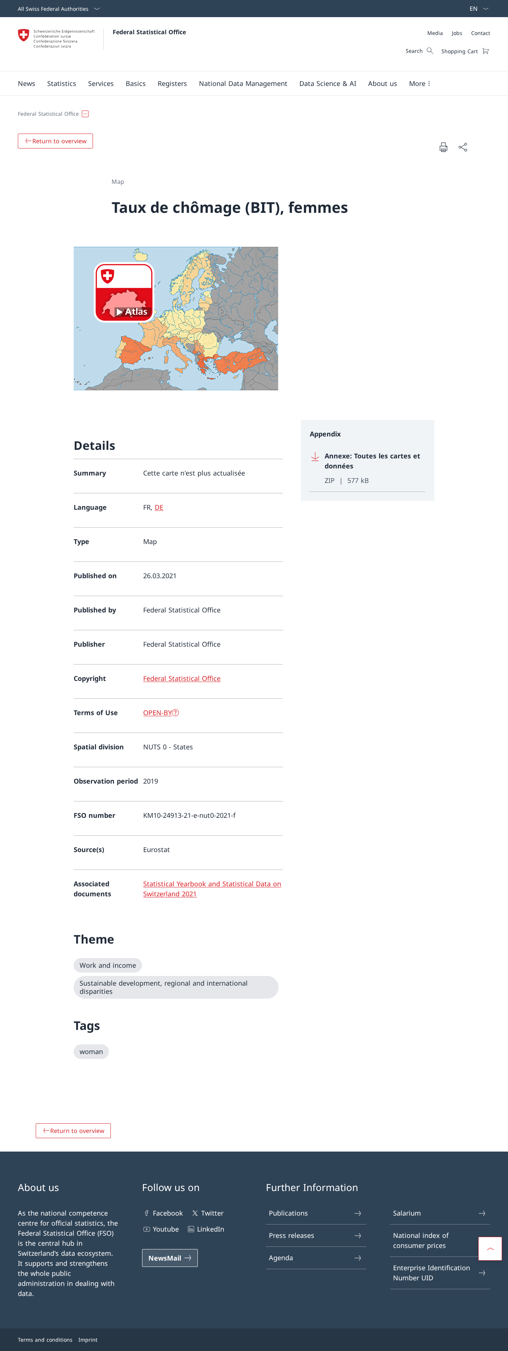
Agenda (281, 1257)
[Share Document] (462, 147)
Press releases (291, 1235)
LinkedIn (210, 1228)
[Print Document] (443, 147)
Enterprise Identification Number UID (431, 1272)
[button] (26, 83)
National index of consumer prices (420, 1240)
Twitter (212, 1212)
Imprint (87, 1339)
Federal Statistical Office (149, 32)
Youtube (166, 1228)
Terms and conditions (45, 1339)
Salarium (407, 1212)
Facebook (168, 1212)
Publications (288, 1212)
